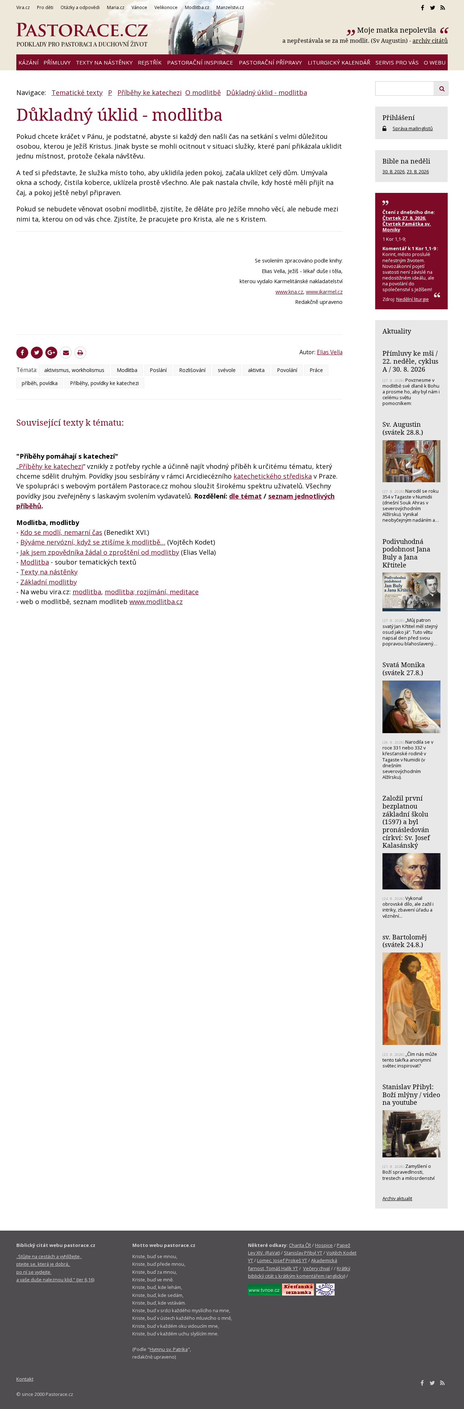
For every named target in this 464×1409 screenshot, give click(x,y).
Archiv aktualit (397, 1198)
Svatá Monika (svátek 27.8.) (403, 668)
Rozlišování (192, 370)
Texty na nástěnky (49, 571)
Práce (316, 370)
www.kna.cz (289, 291)
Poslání (158, 370)
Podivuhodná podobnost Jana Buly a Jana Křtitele (406, 553)
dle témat (245, 496)
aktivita (256, 370)
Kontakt (24, 1379)
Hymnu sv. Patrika (169, 1349)
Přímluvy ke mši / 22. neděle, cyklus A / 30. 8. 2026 (410, 361)
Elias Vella (330, 352)
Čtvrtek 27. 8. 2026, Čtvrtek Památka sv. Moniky (406, 224)
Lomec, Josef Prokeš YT (282, 1260)
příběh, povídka (40, 383)
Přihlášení (398, 117)
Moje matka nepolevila (397, 30)
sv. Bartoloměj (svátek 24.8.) (404, 941)
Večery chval (316, 1268)
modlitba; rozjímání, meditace (152, 591)
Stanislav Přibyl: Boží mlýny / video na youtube (411, 1094)
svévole (227, 370)
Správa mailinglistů (413, 128)
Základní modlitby (48, 582)
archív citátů (430, 41)
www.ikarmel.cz (324, 291)
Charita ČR (300, 1245)
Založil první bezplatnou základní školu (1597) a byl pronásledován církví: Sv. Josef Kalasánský (406, 822)
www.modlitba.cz (156, 601)
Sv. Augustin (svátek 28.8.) (402, 428)
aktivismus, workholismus (74, 370)
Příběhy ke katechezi (149, 92)
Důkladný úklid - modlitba (266, 92)
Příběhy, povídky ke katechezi (104, 383)
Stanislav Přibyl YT (303, 1252)
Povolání (287, 370)
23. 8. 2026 (418, 171)
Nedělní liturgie (412, 299)
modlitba (86, 591)
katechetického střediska (272, 476)
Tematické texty (77, 92)
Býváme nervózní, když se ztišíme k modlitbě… (92, 542)
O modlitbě (203, 92)
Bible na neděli (406, 161)
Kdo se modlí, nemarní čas (61, 532)
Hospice (324, 1245)
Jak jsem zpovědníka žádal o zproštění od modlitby (99, 552)
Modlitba (127, 370)
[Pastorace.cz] (82, 34)
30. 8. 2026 (393, 171)
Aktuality (396, 331)
